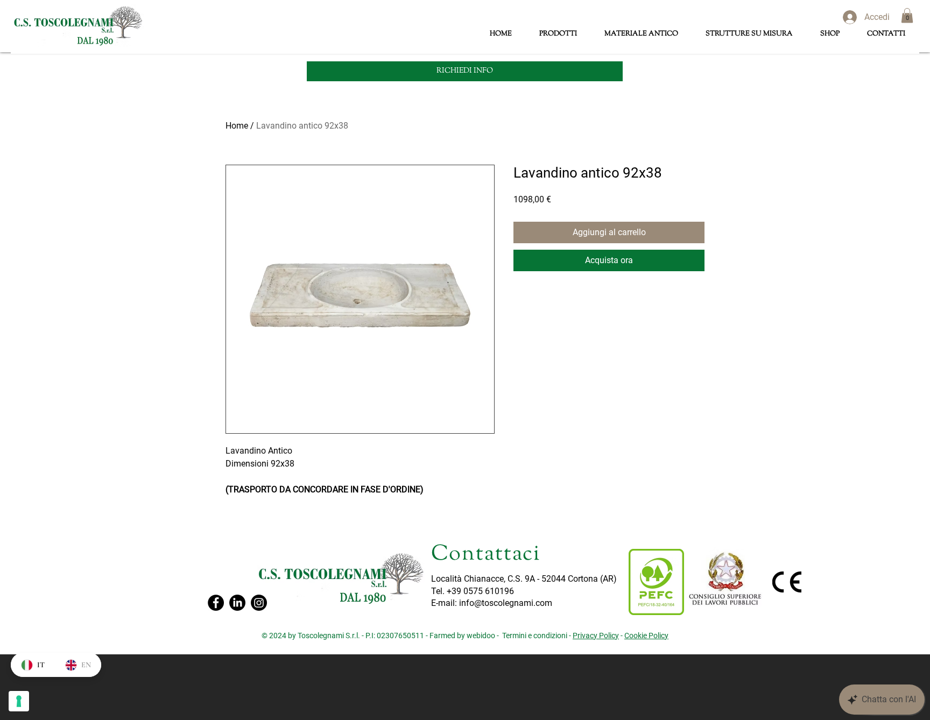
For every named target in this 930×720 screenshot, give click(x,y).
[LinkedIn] (237, 603)
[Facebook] (216, 603)
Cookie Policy (646, 635)
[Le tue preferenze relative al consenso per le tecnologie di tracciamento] (19, 701)
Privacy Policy (596, 635)
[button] (907, 15)
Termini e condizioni (534, 635)
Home (237, 126)
